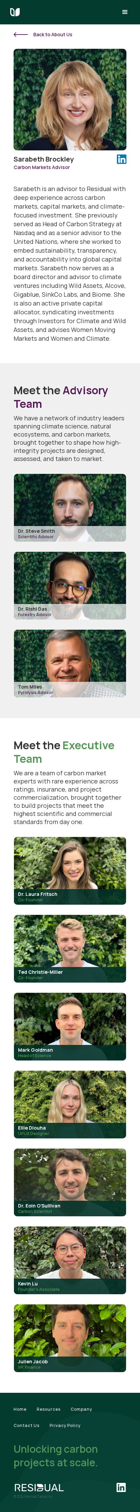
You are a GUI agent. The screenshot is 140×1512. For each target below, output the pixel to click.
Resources (48, 1409)
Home (20, 1409)
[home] (15, 12)
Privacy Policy (65, 1425)
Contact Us (26, 1425)
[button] (125, 12)
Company (81, 1409)
